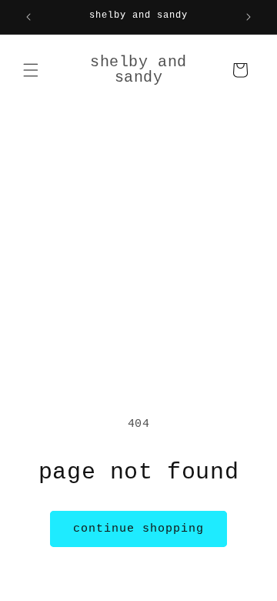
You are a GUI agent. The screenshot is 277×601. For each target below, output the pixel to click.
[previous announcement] (28, 17)
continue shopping (138, 529)
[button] (31, 70)
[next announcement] (248, 17)
